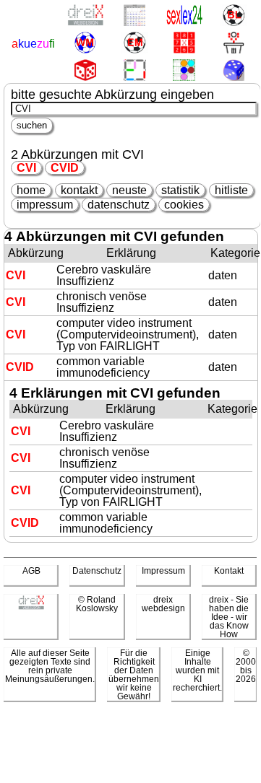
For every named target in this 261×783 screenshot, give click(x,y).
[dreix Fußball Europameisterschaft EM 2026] (134, 44)
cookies (184, 204)
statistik (180, 190)
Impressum (163, 571)
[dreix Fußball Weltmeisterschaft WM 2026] (85, 44)
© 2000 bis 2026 (246, 666)
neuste (129, 190)
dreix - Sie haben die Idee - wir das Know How (229, 617)
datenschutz (118, 204)
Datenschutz (96, 571)
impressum (45, 204)
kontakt (79, 190)
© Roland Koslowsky (97, 604)
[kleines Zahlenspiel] (184, 44)
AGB (31, 571)
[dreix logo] (31, 607)
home (31, 190)
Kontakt (229, 571)
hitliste (231, 190)
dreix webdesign (163, 604)
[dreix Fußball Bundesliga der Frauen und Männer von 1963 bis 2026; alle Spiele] (233, 16)
